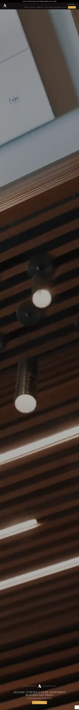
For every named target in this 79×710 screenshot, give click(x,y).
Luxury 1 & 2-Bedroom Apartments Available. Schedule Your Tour (38, 1)
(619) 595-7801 (71, 4)
